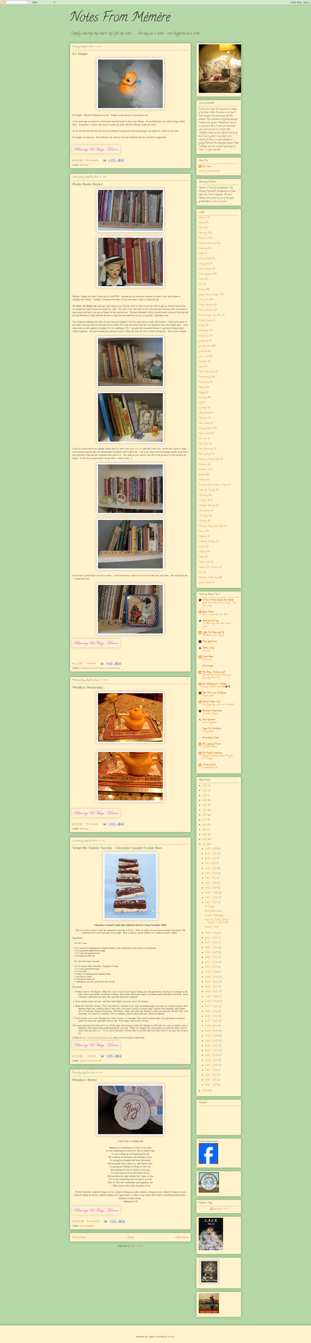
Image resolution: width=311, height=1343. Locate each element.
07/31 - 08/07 (211, 952)
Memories (203, 418)
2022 (205, 790)
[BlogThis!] (113, 160)
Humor (202, 387)
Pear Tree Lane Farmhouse (214, 693)
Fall (200, 284)
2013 (204, 835)
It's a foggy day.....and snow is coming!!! (218, 704)
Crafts (201, 253)
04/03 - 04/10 (212, 1031)
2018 (204, 810)
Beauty (202, 222)
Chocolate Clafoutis (210, 713)
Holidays (203, 361)
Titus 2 (202, 531)
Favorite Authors (98, 668)
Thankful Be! (204, 500)
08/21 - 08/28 (212, 938)
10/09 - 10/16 (211, 883)
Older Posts (181, 1237)
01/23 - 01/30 (211, 1070)
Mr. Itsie (203, 438)
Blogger (171, 1336)
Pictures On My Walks (209, 459)
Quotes (202, 474)
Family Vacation (206, 305)
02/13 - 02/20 (212, 1055)
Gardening (203, 341)
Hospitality (204, 382)
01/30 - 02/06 (212, 1065)
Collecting (84, 668)
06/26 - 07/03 (212, 977)
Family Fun (204, 300)
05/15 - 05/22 (212, 1006)
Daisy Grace (204, 264)
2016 (204, 820)
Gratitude (203, 351)
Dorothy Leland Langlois (208, 1141)
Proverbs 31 (204, 469)
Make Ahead (204, 413)
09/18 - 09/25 (212, 898)
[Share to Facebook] (119, 160)
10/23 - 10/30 (211, 873)
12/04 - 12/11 (211, 858)
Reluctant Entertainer (212, 711)
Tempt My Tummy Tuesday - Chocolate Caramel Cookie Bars (117, 848)
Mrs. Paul (206, 166)
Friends (202, 325)
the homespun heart (210, 737)
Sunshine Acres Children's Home (213, 485)
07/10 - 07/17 (211, 967)
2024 (205, 785)
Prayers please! (208, 695)
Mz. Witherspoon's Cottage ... (215, 684)
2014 (204, 830)
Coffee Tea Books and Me (213, 632)
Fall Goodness (207, 731)
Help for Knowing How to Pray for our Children (217, 757)
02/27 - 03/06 (212, 1050)
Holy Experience (209, 641)
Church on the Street (208, 243)
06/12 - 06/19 (211, 987)
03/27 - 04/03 (212, 1036)
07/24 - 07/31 (212, 957)
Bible (201, 228)
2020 (205, 800)
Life (201, 402)
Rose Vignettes (208, 719)
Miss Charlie (204, 423)
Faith (201, 279)
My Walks (203, 444)
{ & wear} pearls (209, 764)
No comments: (93, 160)
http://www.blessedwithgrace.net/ (97, 1037)
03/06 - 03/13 (212, 1046)
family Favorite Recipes (91, 1060)
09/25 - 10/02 (212, 893)
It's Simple (80, 54)
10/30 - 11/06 (211, 868)
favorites (138, 448)
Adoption (203, 217)
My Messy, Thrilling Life (213, 672)
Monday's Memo (84, 1080)
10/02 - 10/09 (211, 888)
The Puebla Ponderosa (212, 753)
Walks (202, 557)
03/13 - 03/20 (212, 1041)
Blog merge (207, 659)
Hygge (202, 392)
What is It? (204, 562)
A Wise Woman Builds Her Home (217, 600)
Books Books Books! (87, 184)
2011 (204, 844)
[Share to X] (116, 160)
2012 (204, 839)
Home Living (208, 648)
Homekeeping (113, 668)
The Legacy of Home (211, 744)
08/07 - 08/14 (212, 948)
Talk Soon (206, 650)
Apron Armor (208, 612)
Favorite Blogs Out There (210, 315)
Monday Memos (206, 428)
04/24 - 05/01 (212, 1016)
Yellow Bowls (205, 582)
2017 (204, 815)
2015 (204, 825)
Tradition (203, 536)
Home (130, 1237)
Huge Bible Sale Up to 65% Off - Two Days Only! (219, 604)
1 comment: (91, 663)
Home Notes (207, 657)
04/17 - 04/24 (212, 1021)
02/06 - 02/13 (212, 1060)
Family (202, 289)
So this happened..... (210, 722)
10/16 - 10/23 (211, 878)
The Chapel (203, 516)
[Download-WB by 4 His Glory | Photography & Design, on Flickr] (218, 1209)
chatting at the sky (210, 620)
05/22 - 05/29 (212, 1001)
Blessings (84, 165)
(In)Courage (207, 666)
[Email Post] (104, 160)
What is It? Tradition (209, 567)
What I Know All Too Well (214, 614)
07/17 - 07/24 (211, 962)
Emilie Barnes (205, 269)
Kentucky (203, 397)
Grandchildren (205, 346)
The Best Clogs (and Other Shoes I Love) (216, 625)
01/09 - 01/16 (211, 1080)
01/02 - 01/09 (211, 1085)
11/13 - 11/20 (210, 863)
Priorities (203, 464)
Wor (201, 572)
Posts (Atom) (137, 1246)
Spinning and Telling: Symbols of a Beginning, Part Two (217, 676)
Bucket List (204, 238)
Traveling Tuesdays (207, 541)
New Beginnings (206, 449)
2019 (204, 805)
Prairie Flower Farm (211, 702)
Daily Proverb (205, 258)
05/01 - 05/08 (212, 1011)
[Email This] (110, 160)
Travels (202, 547)
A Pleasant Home (209, 747)
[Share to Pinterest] (122, 160)
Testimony (203, 495)
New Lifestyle (205, 454)
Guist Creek (204, 356)
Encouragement (87, 1226)
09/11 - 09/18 (211, 903)
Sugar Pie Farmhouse (211, 728)
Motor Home (204, 433)
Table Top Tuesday (207, 490)
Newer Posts (79, 1237)
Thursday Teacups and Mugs (211, 526)
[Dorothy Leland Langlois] (208, 1163)
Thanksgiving (204, 510)
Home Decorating (206, 372)
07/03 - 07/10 (211, 972)
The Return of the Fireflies (213, 635)
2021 (204, 795)
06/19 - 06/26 (212, 982)
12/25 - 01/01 (211, 849)
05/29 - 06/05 (212, 997)
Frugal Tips (204, 336)
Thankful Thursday (207, 505)
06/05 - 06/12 (212, 992)
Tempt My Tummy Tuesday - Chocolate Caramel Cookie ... (217, 921)
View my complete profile (209, 171)
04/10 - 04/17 (211, 1026)
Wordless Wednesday (87, 687)
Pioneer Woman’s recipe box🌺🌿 (216, 686)
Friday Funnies (205, 320)
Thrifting (203, 521)
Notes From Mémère (120, 18)
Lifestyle (203, 408)
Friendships (204, 330)
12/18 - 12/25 (211, 854)
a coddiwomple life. (210, 767)
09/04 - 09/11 (211, 933)
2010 (204, 1091)
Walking (203, 552)
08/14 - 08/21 (211, 943)
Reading (202, 480)
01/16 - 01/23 (211, 1075)
